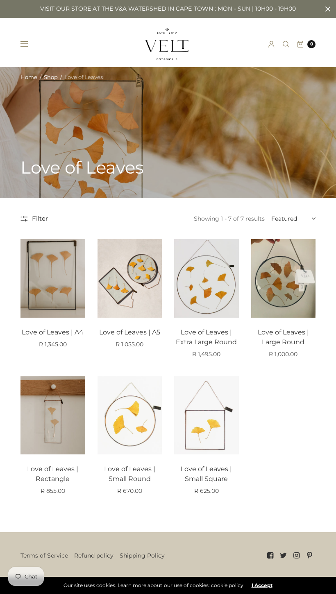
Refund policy (94, 555)
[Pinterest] (309, 555)
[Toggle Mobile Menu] (29, 44)
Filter (40, 218)
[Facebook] (270, 555)
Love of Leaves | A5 (129, 332)
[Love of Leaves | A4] (52, 278)
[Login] (271, 44)
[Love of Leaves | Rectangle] (52, 415)
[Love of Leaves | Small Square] (206, 415)
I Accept (262, 585)
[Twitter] (283, 555)
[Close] (328, 9)
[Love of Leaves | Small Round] (130, 415)
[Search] (286, 44)
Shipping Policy (142, 555)
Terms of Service (44, 555)
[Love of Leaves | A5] (130, 278)
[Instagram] (296, 555)
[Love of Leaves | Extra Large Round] (206, 278)
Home (28, 77)
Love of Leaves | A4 (53, 332)
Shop (51, 77)
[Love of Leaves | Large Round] (283, 278)
